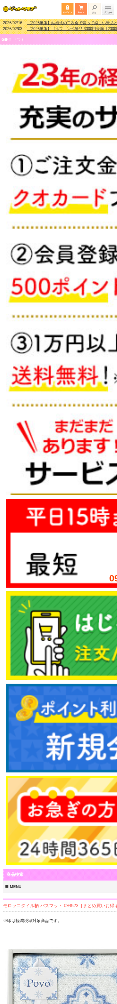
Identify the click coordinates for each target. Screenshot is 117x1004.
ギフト (19, 36)
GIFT (6, 35)
